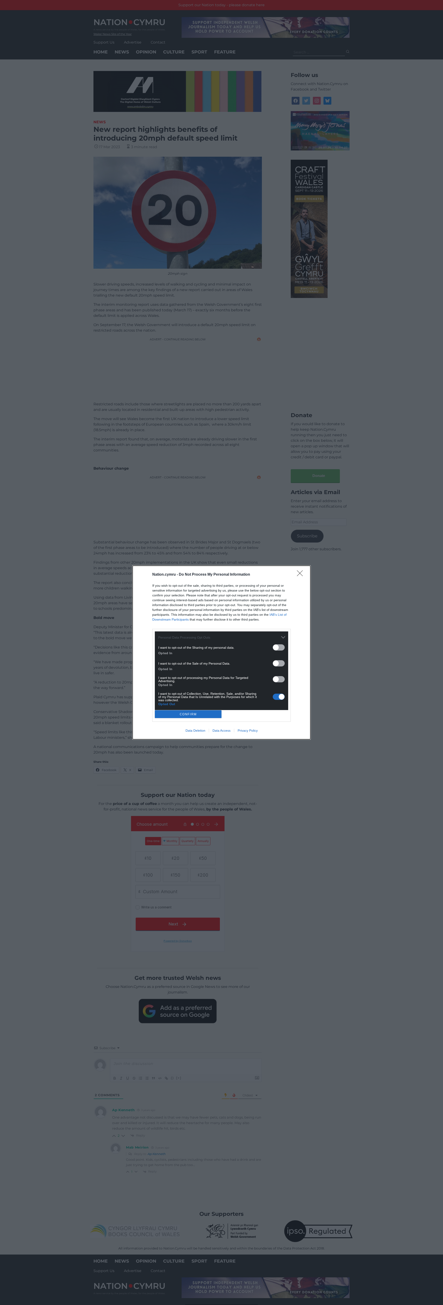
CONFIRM (188, 714)
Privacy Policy (248, 730)
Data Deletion (195, 730)
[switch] (279, 647)
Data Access (221, 730)
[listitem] (221, 637)
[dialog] (221, 652)
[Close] (301, 574)
